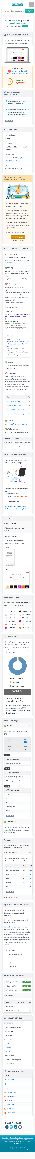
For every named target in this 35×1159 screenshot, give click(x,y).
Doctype (10, 523)
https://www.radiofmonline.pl (15, 414)
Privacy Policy (24, 1149)
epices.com (10, 1088)
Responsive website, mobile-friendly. (15, 529)
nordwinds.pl (10, 1079)
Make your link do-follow (17, 74)
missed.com (10, 1084)
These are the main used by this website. (16, 604)
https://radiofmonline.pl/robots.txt (16, 424)
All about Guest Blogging (16, 1138)
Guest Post (5, 1138)
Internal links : (11, 852)
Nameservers (8, 996)
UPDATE (25, 26)
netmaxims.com (12, 1092)
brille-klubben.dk (12, 1104)
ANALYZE (29, 11)
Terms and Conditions (13, 1149)
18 (25, 742)
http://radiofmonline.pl (13, 401)
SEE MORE (9, 121)
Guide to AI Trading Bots (21, 1139)
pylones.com (10, 1108)
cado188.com (11, 1113)
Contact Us (17, 1143)
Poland (8, 1048)
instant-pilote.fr (11, 1100)
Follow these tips (10, 927)
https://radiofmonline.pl (14, 405)
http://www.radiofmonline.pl (15, 409)
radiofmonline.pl (19, 71)
